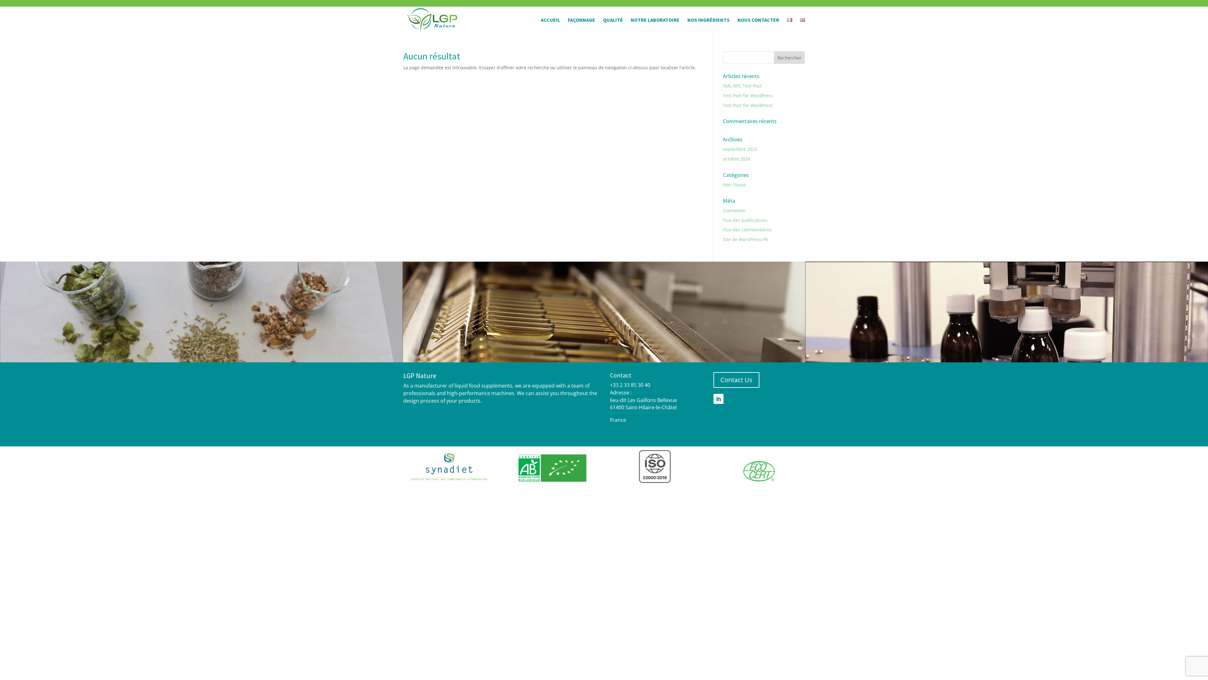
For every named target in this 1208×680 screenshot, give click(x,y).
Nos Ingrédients (708, 20)
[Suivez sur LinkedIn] (718, 399)
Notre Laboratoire (655, 20)
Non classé (734, 185)
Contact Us (736, 380)
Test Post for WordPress (748, 96)
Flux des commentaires (747, 230)
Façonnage (581, 20)
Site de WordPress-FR (745, 239)
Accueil (550, 20)
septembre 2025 (740, 149)
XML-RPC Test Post (742, 86)
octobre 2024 (736, 159)
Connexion (734, 210)
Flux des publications (745, 220)
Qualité (613, 20)
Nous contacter (758, 20)
